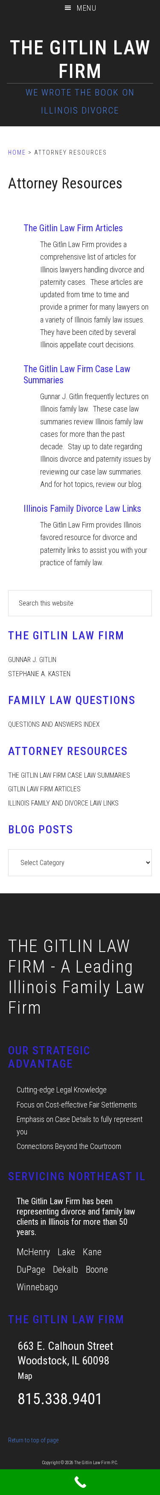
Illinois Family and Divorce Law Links (63, 803)
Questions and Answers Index (54, 724)
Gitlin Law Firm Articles (44, 789)
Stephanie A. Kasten (39, 674)
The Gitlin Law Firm (80, 59)
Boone (97, 1269)
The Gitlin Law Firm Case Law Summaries (69, 775)
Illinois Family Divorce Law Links (82, 508)
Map (24, 1376)
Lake (66, 1252)
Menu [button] (86, 7)
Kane (92, 1252)
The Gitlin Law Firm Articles (73, 228)
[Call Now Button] (80, 1482)
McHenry (33, 1252)
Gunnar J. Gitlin (32, 660)
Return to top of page (33, 1440)
